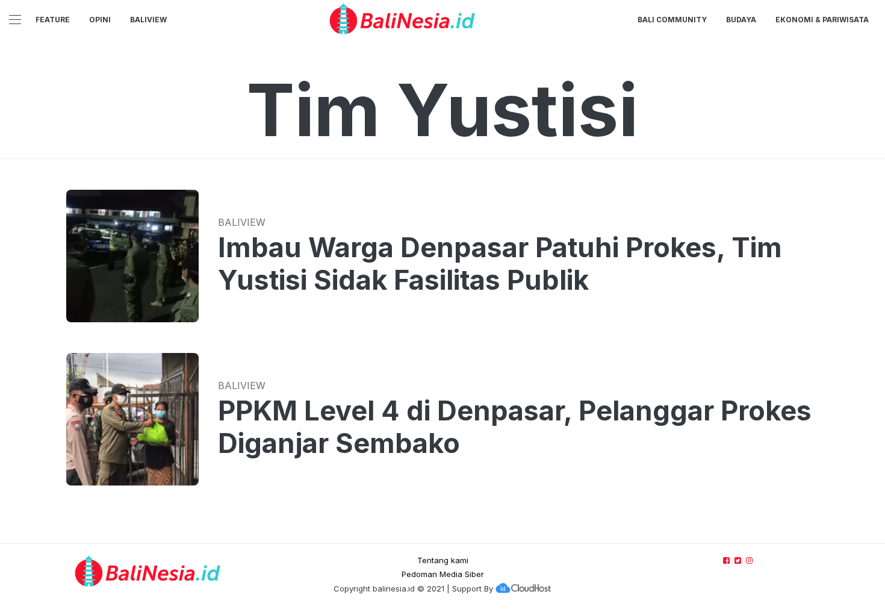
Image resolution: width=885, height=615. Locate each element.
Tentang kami (442, 560)
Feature (53, 19)
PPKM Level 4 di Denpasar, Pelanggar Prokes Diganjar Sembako (515, 427)
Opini (100, 19)
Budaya (741, 19)
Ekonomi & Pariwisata (822, 19)
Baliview (148, 19)
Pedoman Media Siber (443, 574)
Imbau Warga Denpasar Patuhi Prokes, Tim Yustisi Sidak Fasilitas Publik (500, 263)
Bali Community (672, 19)
